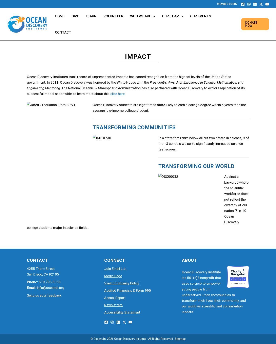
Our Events (200, 16)
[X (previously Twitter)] (261, 4)
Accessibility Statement (122, 312)
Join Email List (115, 269)
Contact (63, 32)
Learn (91, 16)
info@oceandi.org (50, 288)
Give (75, 16)
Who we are (140, 16)
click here (117, 94)
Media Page (113, 276)
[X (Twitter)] (124, 322)
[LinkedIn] (255, 4)
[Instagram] (249, 4)
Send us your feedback (44, 295)
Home (60, 16)
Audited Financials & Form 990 (127, 290)
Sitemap (180, 338)
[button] (153, 16)
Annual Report (114, 298)
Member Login (227, 3)
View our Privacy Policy (121, 283)
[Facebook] (243, 4)
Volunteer (113, 16)
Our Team (170, 16)
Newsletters (113, 305)
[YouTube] (267, 4)
